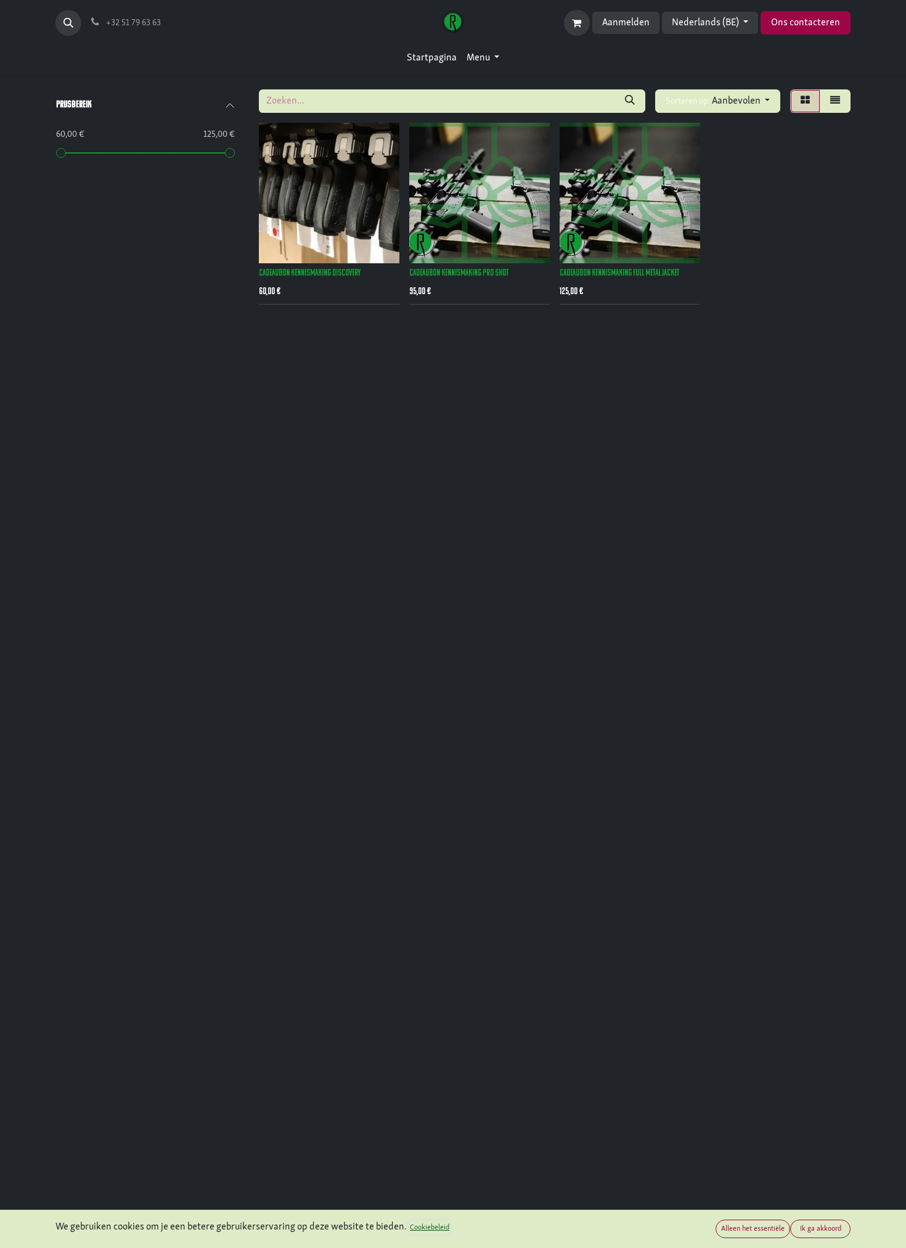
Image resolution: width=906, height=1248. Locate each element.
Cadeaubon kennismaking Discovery (310, 273)
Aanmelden (626, 23)
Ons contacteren (805, 23)
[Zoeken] (629, 101)
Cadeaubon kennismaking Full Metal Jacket (619, 273)
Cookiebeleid (429, 1227)
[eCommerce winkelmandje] (577, 23)
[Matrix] (805, 101)
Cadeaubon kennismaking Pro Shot (458, 273)
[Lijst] (835, 101)
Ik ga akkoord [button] (820, 1229)
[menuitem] (432, 58)
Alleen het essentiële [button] (753, 1229)
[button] (68, 23)
